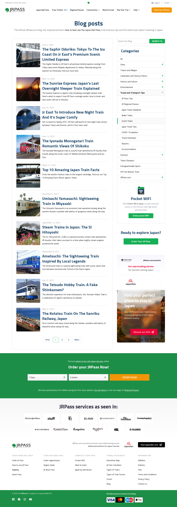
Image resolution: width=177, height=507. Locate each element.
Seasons (124, 154)
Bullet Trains (127, 115)
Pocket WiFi (80, 460)
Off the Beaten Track (129, 171)
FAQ (140, 470)
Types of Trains (113, 470)
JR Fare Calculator (114, 465)
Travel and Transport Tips (132, 92)
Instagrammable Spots (130, 166)
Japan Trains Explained (131, 109)
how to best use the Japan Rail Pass (82, 30)
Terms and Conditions (147, 474)
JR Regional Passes (130, 104)
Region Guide (49, 465)
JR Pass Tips (127, 98)
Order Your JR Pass (162, 9)
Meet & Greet (81, 465)
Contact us (142, 484)
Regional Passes (131, 390)
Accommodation (129, 149)
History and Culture (128, 81)
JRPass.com (125, 177)
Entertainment (126, 87)
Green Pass (17, 474)
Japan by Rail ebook (83, 470)
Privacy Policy (143, 479)
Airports (125, 143)
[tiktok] (19, 499)
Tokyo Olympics (127, 160)
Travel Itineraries (129, 137)
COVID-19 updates (130, 132)
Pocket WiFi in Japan (135, 203)
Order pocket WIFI (141, 215)
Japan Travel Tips (129, 126)
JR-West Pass (49, 470)
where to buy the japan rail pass (89, 361)
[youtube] (30, 499)
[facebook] (13, 499)
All (121, 58)
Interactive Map (113, 460)
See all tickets (100, 390)
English (157, 3)
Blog (108, 484)
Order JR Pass (18, 460)
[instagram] (24, 499)
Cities (122, 64)
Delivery (141, 465)
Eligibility (15, 470)
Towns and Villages (128, 70)
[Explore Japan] (21, 446)
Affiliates (141, 460)
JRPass (24, 493)
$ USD (167, 3)
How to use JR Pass (20, 465)
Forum (109, 479)
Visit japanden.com (149, 444)
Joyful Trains (127, 120)
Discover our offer (142, 332)
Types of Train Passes (116, 474)
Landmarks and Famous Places (133, 75)
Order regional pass (52, 460)
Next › (77, 339)
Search (155, 41)
